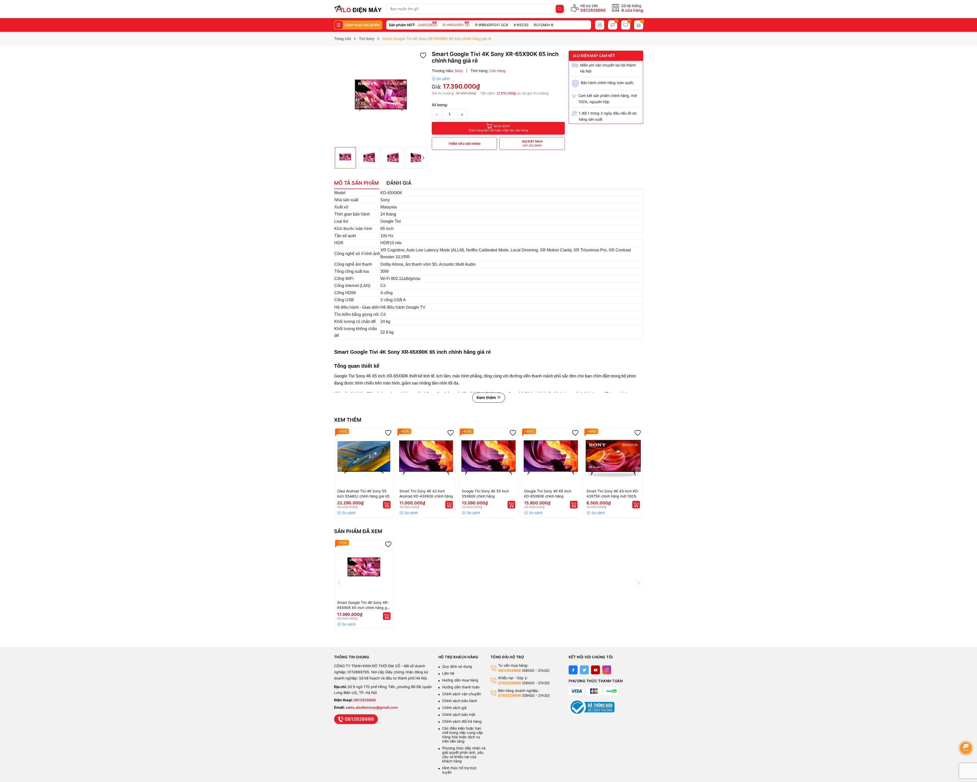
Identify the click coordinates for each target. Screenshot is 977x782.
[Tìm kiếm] (560, 9)
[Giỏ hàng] (638, 25)
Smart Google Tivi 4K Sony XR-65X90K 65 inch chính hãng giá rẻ (363, 605)
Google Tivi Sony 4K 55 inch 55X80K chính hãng (485, 493)
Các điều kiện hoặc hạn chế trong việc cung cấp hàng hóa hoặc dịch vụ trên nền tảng (462, 734)
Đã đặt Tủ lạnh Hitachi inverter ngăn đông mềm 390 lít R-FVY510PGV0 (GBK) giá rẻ (62, 766)
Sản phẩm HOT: (402, 25)
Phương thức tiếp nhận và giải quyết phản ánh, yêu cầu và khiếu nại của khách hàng (463, 754)
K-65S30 (521, 25)
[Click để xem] (381, 98)
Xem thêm (347, 420)
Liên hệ (448, 673)
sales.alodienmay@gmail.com (372, 707)
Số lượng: (440, 105)
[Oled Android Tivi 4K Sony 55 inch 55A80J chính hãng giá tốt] (364, 457)
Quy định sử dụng (457, 666)
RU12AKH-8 (543, 25)
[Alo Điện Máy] (358, 9)
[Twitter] (584, 669)
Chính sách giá (454, 707)
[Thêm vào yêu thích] (423, 55)
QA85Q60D (427, 25)
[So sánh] (441, 79)
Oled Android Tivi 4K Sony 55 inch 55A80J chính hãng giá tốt (363, 493)
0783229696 (509, 683)
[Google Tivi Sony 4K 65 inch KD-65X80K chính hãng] (551, 457)
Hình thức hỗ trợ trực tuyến (459, 770)
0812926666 (593, 10)
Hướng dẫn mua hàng (460, 680)
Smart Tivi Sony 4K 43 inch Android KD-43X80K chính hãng (426, 493)
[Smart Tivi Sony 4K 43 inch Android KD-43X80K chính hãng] (426, 457)
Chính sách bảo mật (458, 714)
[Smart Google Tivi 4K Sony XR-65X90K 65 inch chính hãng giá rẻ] (364, 568)
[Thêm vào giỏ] (387, 504)
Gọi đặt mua (532, 143)
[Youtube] (595, 669)
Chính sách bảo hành (459, 701)
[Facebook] (573, 669)
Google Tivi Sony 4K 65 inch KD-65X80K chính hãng (547, 493)
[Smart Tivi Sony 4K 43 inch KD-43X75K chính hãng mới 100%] (613, 457)
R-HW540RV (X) (456, 25)
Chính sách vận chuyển (462, 694)
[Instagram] (606, 669)
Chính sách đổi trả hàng (462, 721)
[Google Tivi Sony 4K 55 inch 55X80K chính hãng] (488, 457)
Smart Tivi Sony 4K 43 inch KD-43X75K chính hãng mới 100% (612, 493)
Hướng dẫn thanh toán (461, 687)
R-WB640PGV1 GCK (491, 25)
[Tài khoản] (599, 25)
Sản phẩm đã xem (358, 531)
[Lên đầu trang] (966, 734)
